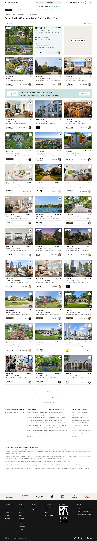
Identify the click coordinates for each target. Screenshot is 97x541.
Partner (46, 509)
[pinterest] (91, 538)
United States (15, 14)
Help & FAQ (7, 518)
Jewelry (21, 523)
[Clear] (60, 2)
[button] (30, 28)
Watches (21, 521)
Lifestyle (21, 529)
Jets (20, 515)
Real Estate (7, 14)
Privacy (7, 523)
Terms (6, 521)
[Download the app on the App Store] (63, 518)
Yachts (20, 512)
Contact (7, 512)
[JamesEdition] (13, 2)
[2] (56, 397)
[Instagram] (75, 538)
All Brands (34, 507)
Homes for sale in (15, 412)
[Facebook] (78, 538)
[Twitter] (85, 538)
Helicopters (21, 518)
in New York (80, 415)
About (6, 507)
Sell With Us (47, 507)
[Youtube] (81, 538)
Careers (7, 515)
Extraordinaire (22, 526)
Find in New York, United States (18, 441)
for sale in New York (56, 412)
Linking (46, 512)
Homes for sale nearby (14, 409)
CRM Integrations (49, 515)
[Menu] (5, 2)
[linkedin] (88, 538)
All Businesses (35, 509)
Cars (20, 509)
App (6, 509)
